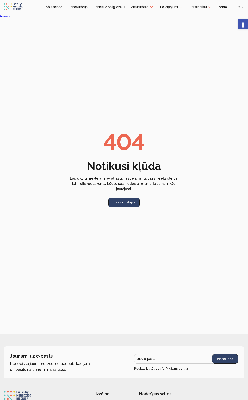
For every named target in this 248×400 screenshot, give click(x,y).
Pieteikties (225, 359)
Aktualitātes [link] (139, 7)
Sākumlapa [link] (54, 7)
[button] (240, 7)
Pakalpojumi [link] (169, 7)
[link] (243, 24)
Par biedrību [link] (198, 7)
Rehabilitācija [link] (78, 7)
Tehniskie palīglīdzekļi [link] (109, 7)
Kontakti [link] (224, 7)
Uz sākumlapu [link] (124, 202)
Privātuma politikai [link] (177, 368)
